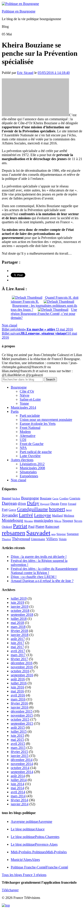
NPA (23, 448)
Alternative (27, 436)
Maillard (57, 515)
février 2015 (19, 752)
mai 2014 (17, 788)
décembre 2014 (21, 760)
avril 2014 (18, 792)
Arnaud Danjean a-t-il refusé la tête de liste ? (42, 581)
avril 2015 (18, 744)
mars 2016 (18, 699)
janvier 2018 (19, 635)
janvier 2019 (19, 606)
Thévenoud (21, 539)
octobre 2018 (20, 610)
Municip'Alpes (25, 860)
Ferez (63, 503)
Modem (25, 432)
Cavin (55, 498)
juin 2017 (17, 643)
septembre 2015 (22, 723)
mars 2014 (18, 796)
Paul (31, 527)
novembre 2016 (22, 667)
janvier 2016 (19, 707)
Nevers (78, 520)
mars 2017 (18, 655)
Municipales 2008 (32, 468)
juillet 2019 (19, 598)
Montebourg (12, 520)
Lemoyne (42, 515)
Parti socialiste (30, 415)
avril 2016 (18, 695)
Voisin (63, 539)
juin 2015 (17, 735)
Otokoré (7, 527)
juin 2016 (17, 687)
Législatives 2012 (32, 464)
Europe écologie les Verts (38, 423)
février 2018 (19, 631)
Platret (39, 527)
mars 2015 (18, 748)
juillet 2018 (19, 619)
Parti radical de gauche (36, 452)
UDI (23, 440)
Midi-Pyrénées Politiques (39, 852)
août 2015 (18, 727)
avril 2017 (18, 651)
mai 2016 (17, 691)
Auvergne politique (31, 821)
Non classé (9, 325)
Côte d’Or (27, 391)
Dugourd (45, 504)
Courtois (74, 498)
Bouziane (46, 498)
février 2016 (19, 703)
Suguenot (73, 534)
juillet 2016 (19, 683)
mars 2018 (18, 627)
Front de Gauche (31, 444)
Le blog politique (28, 829)
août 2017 (18, 639)
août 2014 (18, 776)
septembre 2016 (22, 675)
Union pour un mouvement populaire (46, 419)
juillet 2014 (19, 780)
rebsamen (13, 533)
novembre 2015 (22, 715)
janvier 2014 (19, 804)
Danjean (9, 503)
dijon (22, 503)
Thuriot (6, 539)
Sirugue (61, 534)
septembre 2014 (22, 772)
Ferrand (72, 504)
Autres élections (22, 460)
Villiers (52, 539)
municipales (43, 520)
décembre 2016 (21, 663)
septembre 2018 (22, 615)
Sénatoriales (28, 472)
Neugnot (67, 520)
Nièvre (24, 395)
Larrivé (26, 515)
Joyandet (10, 515)
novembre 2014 (22, 764)
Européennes (29, 476)
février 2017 (19, 659)
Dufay (33, 503)
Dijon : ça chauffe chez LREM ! (33, 577)
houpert (57, 509)
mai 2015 (17, 739)
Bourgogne (19, 387)
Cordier (64, 498)
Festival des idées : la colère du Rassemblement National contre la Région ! (44, 571)
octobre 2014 (20, 768)
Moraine (28, 521)
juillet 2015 (19, 731)
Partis (15, 411)
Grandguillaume (32, 509)
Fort (5, 509)
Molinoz (69, 515)
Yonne (24, 403)
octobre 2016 (20, 671)
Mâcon (57, 521)
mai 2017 (17, 647)
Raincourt (52, 527)
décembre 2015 (21, 711)
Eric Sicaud (25, 73)
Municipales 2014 (23, 407)
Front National (30, 428)
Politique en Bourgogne (18, 11)
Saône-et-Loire (30, 399)
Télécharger (10, 890)
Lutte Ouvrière (30, 456)
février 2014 (19, 800)
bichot (16, 498)
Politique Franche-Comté (39, 867)
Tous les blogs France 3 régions (24, 875)
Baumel (6, 498)
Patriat (20, 526)
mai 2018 (17, 623)
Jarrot (69, 510)
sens (53, 534)
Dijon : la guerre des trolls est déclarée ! (39, 557)
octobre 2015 (20, 719)
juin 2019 (17, 602)
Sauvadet (38, 532)
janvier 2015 (19, 756)
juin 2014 (17, 784)
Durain (54, 503)
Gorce (12, 509)
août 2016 (18, 679)
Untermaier (38, 539)
